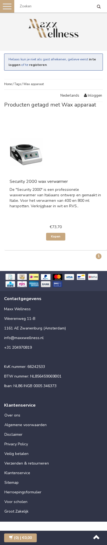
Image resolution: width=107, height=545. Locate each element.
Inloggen (94, 95)
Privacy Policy (16, 444)
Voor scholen (15, 501)
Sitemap (11, 482)
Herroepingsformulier (22, 492)
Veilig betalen (16, 453)
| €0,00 (23, 537)
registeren (38, 64)
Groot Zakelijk (16, 511)
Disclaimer (13, 434)
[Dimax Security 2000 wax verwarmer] (26, 151)
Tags (17, 84)
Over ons (12, 415)
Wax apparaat (33, 84)
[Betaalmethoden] (53, 281)
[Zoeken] (99, 7)
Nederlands (69, 95)
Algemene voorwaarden (25, 424)
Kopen (55, 236)
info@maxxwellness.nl (24, 337)
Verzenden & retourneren (26, 463)
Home (8, 84)
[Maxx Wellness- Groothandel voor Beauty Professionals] (53, 27)
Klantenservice (17, 473)
